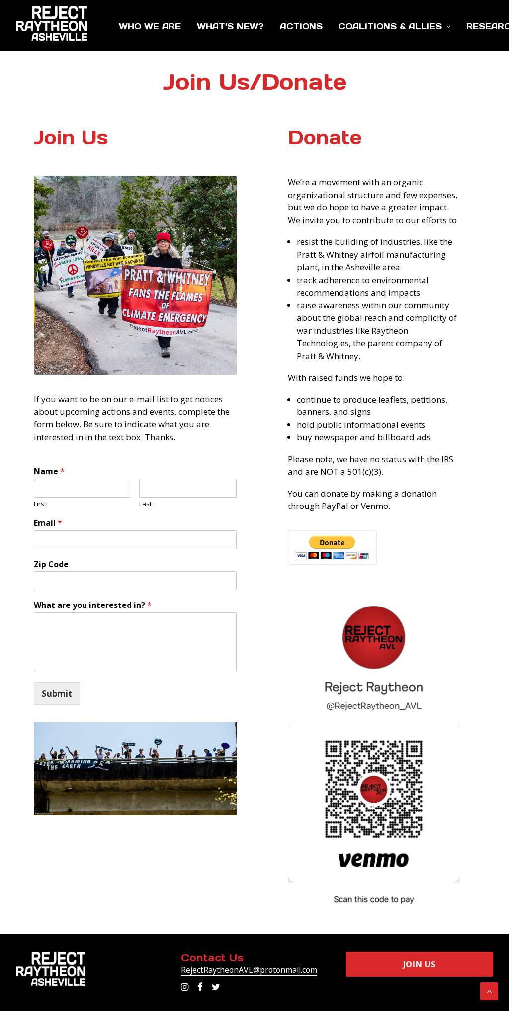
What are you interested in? (93, 605)
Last (145, 504)
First (40, 504)
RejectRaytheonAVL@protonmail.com (249, 969)
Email (48, 523)
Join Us (419, 964)
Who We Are (150, 26)
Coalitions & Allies (390, 26)
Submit (57, 693)
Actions (301, 26)
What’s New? (230, 26)
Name (49, 471)
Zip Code (51, 564)
